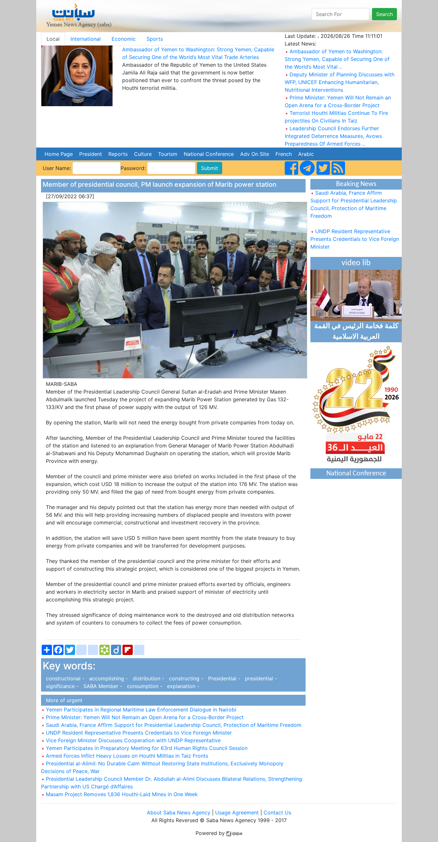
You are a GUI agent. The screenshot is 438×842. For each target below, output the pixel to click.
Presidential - (223, 678)
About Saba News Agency (179, 812)
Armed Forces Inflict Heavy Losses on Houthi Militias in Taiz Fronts (126, 756)
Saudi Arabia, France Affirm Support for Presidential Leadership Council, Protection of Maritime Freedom (172, 725)
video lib (356, 263)
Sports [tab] (155, 39)
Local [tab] (53, 39)
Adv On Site (254, 154)
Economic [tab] (124, 39)
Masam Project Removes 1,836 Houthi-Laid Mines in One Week (121, 794)
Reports (118, 154)
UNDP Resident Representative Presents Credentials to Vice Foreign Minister (138, 732)
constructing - (185, 678)
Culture (143, 154)
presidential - (259, 678)
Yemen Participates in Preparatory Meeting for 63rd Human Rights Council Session (146, 748)
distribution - (148, 678)
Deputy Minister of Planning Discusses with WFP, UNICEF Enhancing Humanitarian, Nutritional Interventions (339, 82)
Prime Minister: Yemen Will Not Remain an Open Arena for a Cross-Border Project (144, 717)
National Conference (209, 154)
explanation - (181, 686)
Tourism (168, 154)
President (90, 154)
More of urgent (62, 700)
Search (384, 14)
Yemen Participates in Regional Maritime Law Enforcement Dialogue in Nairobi (140, 709)
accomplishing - (108, 678)
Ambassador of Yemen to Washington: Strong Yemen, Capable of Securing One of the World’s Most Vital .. (337, 59)
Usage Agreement (237, 812)
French (283, 154)
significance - (61, 686)
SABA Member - (102, 686)
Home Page (58, 154)
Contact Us (277, 812)
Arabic (306, 154)
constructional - (64, 678)
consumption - (144, 686)
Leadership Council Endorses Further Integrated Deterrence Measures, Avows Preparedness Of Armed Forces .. (333, 136)
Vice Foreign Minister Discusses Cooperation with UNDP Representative (132, 740)
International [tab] (86, 39)
